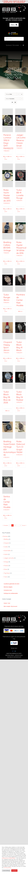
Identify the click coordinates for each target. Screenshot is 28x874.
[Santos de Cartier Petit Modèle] (7, 482)
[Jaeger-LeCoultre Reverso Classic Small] (20, 120)
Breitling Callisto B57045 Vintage (7, 246)
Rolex (5, 569)
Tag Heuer (7, 573)
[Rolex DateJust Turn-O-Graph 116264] (20, 427)
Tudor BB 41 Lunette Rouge (19, 194)
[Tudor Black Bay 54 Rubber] (20, 377)
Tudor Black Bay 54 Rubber (19, 396)
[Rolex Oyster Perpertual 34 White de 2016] (20, 227)
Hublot (6, 554)
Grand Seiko (7, 550)
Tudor (5, 577)
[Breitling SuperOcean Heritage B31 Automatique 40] (7, 427)
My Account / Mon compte (12, 45)
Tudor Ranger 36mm (6, 297)
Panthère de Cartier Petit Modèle (20, 300)
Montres (5, 536)
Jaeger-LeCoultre (9, 558)
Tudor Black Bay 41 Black (19, 346)
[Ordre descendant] (21, 94)
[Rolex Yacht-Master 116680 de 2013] (7, 175)
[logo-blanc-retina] (14, 6)
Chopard (6, 543)
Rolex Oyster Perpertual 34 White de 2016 (21, 247)
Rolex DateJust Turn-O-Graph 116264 (20, 446)
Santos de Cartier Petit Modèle (6, 501)
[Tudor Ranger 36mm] (7, 280)
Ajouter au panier (5, 158)
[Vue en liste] (15, 102)
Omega (6, 562)
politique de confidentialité (8, 858)
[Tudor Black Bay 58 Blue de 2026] (7, 377)
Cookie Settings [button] (6, 870)
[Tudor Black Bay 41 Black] (20, 327)
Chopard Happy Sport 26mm (7, 346)
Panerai (6, 565)
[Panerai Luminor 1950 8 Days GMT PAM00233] (7, 120)
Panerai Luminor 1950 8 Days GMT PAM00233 (8, 142)
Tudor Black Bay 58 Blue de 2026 (6, 397)
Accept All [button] (14, 870)
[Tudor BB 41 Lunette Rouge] (20, 175)
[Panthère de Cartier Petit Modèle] (20, 280)
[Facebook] (12, 651)
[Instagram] (15, 651)
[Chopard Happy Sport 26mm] (7, 327)
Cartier (6, 546)
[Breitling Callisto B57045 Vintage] (7, 227)
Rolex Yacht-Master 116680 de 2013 (6, 195)
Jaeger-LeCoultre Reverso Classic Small (20, 140)
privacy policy (7, 867)
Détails (10, 156)
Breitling (6, 539)
